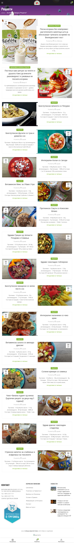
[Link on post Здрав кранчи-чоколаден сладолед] (20, 433)
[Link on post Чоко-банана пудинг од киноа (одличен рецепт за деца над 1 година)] (54, 405)
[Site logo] (37, 2)
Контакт (28, 504)
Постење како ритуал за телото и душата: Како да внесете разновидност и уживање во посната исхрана (20, 74)
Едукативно (14, 67)
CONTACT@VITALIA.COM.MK (9, 498)
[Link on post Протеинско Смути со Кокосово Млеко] (20, 217)
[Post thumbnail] (53, 492)
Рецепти (57, 25)
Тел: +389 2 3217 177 (7, 493)
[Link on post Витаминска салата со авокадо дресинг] (54, 352)
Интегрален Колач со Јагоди (54, 160)
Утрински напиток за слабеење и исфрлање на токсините (20, 453)
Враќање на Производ (33, 494)
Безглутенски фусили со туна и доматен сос (20, 134)
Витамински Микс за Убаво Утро (20, 184)
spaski (58, 109)
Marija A (24, 82)
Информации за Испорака (34, 501)
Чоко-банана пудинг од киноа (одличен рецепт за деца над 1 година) (20, 398)
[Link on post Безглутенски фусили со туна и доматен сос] (54, 141)
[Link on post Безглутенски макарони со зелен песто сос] (54, 295)
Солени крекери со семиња (54, 371)
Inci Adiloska (58, 41)
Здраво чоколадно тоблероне (54, 262)
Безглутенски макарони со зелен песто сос (20, 287)
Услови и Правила (31, 497)
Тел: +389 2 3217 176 (7, 496)
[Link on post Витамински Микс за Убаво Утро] (54, 191)
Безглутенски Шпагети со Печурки (54, 106)
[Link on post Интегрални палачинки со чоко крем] (20, 324)
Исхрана (51, 25)
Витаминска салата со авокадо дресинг (20, 344)
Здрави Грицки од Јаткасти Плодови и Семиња (19, 236)
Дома (3, 13)
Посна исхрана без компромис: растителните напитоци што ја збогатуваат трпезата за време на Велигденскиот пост (54, 33)
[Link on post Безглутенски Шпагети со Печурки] (20, 114)
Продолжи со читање (54, 53)
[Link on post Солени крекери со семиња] (20, 378)
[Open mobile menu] (2, 3)
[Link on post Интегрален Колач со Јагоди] (20, 167)
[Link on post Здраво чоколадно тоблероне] (20, 269)
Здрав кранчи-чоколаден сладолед (54, 426)
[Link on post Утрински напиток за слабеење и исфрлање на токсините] (54, 460)
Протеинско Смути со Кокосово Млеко (54, 210)
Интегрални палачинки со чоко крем (54, 317)
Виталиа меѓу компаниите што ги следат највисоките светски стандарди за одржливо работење (64, 491)
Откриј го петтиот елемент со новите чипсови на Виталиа (63, 503)
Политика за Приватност (34, 491)
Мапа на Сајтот (30, 507)
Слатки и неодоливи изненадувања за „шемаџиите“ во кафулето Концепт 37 (64, 513)
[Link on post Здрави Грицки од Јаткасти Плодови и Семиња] (54, 243)
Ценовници (29, 487)
